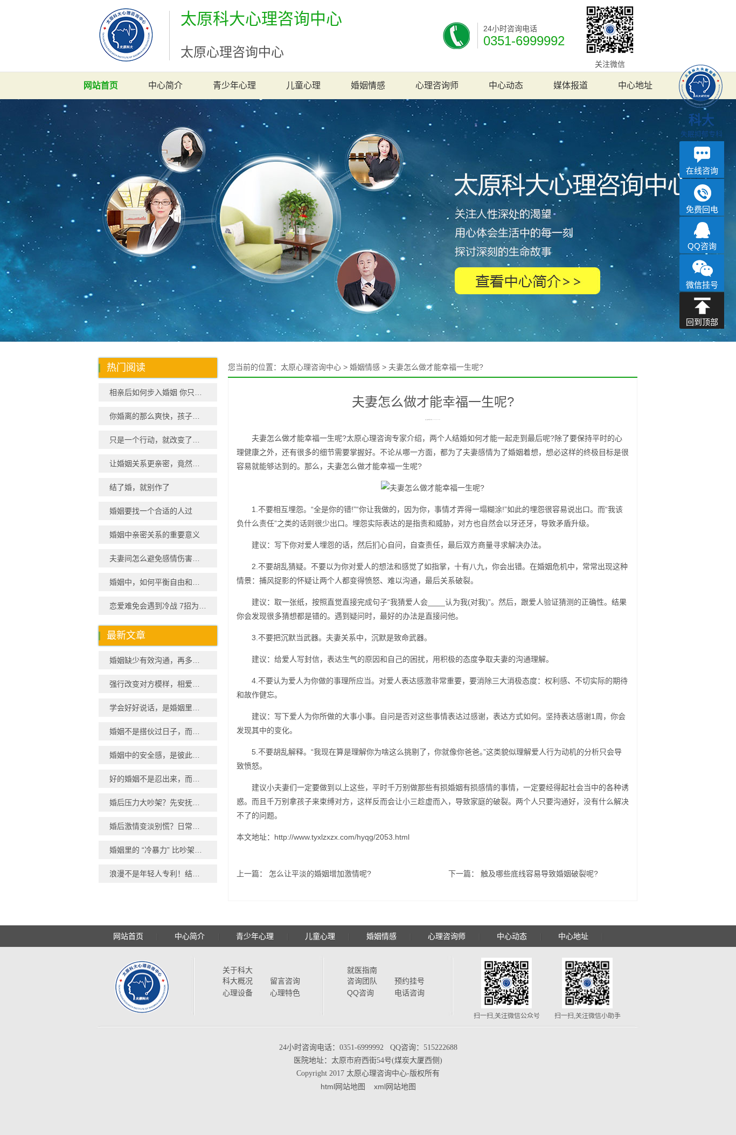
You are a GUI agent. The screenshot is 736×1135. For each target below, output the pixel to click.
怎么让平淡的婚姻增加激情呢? (320, 873)
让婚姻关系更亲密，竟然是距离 (162, 463)
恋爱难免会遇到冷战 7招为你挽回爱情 (163, 605)
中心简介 (165, 85)
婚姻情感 (368, 85)
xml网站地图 (395, 1086)
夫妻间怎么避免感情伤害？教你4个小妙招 (163, 558)
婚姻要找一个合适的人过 (150, 511)
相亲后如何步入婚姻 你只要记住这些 (163, 392)
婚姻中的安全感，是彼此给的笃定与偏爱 (163, 755)
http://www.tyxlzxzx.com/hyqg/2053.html (341, 837)
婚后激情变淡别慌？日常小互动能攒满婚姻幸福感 (163, 826)
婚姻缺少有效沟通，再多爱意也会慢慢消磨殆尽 (163, 660)
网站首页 (101, 85)
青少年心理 (234, 85)
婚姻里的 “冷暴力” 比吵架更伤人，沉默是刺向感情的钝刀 (163, 850)
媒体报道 (570, 85)
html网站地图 (343, 1086)
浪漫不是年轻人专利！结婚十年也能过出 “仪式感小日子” (163, 873)
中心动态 (506, 85)
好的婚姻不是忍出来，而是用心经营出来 (163, 778)
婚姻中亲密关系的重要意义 (154, 534)
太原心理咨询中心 (311, 367)
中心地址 (635, 85)
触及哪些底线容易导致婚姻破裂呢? (539, 873)
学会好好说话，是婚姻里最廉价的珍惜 (163, 707)
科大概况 (238, 981)
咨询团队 (362, 981)
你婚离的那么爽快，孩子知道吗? (163, 416)
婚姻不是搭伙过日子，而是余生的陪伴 (163, 731)
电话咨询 (409, 992)
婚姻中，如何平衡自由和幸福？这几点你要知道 (163, 582)
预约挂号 (409, 981)
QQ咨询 (360, 992)
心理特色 (285, 992)
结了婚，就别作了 (139, 487)
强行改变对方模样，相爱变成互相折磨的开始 (163, 684)
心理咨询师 (437, 85)
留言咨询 (285, 981)
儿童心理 (303, 85)
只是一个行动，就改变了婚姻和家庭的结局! (163, 439)
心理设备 (238, 992)
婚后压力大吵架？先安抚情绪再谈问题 (163, 802)
